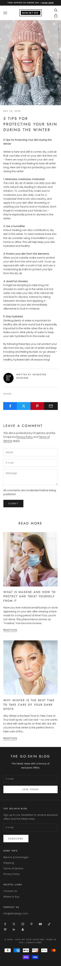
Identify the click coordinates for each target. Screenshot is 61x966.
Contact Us (10, 891)
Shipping (8, 863)
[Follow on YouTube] (40, 924)
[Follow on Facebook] (5, 924)
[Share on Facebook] (10, 406)
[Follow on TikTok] (49, 924)
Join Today (30, 789)
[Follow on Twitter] (14, 924)
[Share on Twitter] (23, 406)
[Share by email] (51, 406)
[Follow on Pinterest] (31, 924)
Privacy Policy (24, 437)
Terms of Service (13, 868)
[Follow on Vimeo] (5, 929)
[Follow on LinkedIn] (14, 929)
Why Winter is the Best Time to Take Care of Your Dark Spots (29, 704)
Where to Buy (11, 896)
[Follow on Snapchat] (22, 929)
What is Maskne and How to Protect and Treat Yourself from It (29, 596)
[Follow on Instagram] (22, 924)
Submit (13, 503)
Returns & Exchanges (15, 857)
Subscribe (16, 838)
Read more (10, 630)
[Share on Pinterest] (37, 406)
